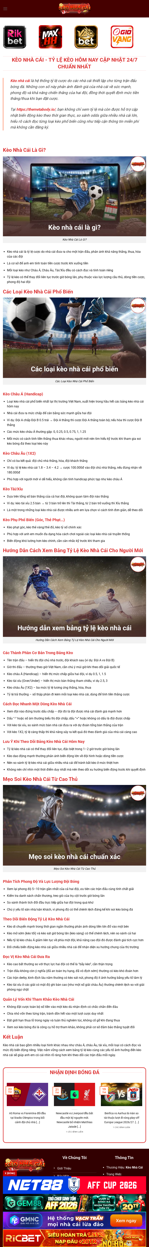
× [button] (136, 561)
